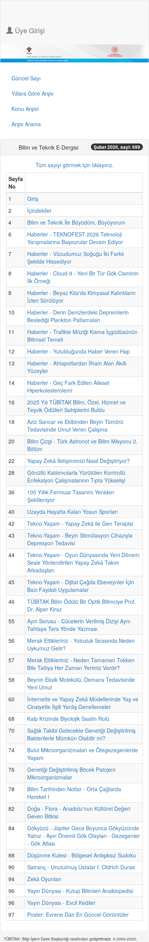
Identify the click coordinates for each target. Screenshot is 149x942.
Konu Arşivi (25, 108)
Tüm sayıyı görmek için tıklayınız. (75, 165)
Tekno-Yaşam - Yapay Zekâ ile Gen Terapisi (80, 523)
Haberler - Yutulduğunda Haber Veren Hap (78, 351)
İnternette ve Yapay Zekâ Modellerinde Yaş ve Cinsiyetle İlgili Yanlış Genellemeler (82, 703)
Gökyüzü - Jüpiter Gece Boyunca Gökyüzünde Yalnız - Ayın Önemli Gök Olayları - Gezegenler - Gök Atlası (83, 835)
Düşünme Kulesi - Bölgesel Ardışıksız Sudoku (81, 855)
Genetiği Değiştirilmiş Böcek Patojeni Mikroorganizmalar (71, 773)
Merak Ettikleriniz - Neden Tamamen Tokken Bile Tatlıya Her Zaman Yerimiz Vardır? (80, 663)
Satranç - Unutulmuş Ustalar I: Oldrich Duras (81, 867)
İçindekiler (39, 210)
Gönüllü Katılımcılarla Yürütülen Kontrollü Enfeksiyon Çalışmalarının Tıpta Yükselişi (76, 476)
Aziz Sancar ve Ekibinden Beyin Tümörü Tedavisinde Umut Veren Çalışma (75, 425)
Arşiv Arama (26, 124)
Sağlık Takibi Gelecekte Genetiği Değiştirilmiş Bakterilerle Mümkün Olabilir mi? (81, 734)
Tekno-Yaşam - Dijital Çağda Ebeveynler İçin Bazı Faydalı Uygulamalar (80, 585)
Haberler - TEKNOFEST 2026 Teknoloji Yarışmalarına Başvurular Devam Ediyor (75, 238)
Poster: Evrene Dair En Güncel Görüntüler (78, 914)
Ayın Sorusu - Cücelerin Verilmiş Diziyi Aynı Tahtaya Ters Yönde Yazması (78, 624)
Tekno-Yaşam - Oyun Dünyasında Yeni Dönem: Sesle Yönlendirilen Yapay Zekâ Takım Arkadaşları (84, 562)
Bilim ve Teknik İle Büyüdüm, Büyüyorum (76, 222)
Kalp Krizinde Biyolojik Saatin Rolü (68, 718)
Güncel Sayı (25, 78)
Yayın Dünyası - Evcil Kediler (61, 902)
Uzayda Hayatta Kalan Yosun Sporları (72, 511)
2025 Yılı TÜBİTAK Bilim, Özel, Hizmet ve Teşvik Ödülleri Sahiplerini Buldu (76, 406)
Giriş (32, 198)
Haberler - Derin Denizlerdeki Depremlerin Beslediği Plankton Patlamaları (78, 316)
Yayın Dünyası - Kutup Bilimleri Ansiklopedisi (80, 891)
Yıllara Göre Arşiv (32, 93)
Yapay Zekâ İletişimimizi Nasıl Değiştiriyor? (78, 460)
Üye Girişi (29, 30)
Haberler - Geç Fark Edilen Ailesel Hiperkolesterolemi (68, 386)
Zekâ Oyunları (44, 879)
